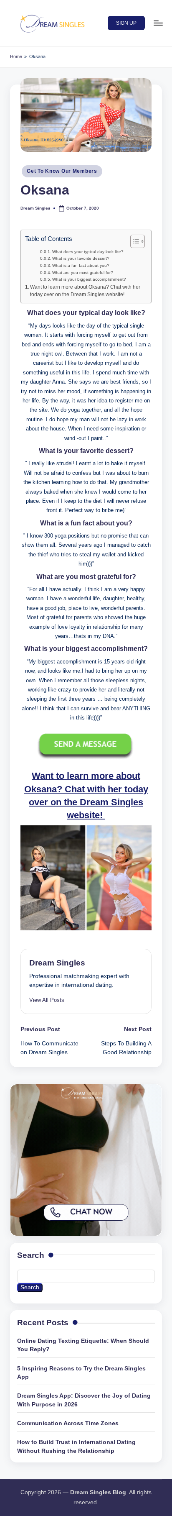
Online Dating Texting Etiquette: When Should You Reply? (83, 1345)
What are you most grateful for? (82, 272)
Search (30, 1255)
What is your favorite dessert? (80, 258)
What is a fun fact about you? (80, 265)
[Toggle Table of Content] (133, 241)
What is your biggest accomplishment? (89, 279)
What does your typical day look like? (88, 251)
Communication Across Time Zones (68, 1423)
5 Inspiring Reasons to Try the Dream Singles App (81, 1372)
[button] (126, 23)
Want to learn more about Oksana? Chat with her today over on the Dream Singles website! (85, 290)
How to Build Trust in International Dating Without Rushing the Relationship (76, 1446)
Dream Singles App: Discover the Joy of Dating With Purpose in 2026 (84, 1400)
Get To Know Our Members (62, 171)
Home (16, 56)
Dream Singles (57, 962)
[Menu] (158, 22)
